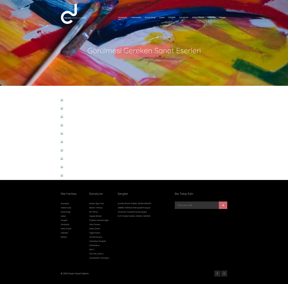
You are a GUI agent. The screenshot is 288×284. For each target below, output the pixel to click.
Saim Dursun (94, 224)
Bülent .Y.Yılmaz (96, 208)
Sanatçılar (184, 17)
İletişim (222, 17)
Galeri (162, 17)
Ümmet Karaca (95, 237)
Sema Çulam (94, 228)
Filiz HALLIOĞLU (96, 254)
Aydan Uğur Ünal (96, 203)
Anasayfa (122, 17)
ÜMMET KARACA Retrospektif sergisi (134, 208)
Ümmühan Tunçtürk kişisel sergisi (132, 212)
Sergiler (172, 17)
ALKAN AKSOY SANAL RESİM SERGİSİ (134, 203)
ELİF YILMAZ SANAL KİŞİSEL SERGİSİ (134, 216)
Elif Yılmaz (93, 212)
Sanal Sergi (150, 17)
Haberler (212, 17)
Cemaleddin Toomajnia (99, 258)
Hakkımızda (136, 17)
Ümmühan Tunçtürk (97, 241)
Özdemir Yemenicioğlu (99, 220)
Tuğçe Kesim (94, 233)
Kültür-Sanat (198, 17)
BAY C (91, 249)
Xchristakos (94, 245)
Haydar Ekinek (95, 216)
